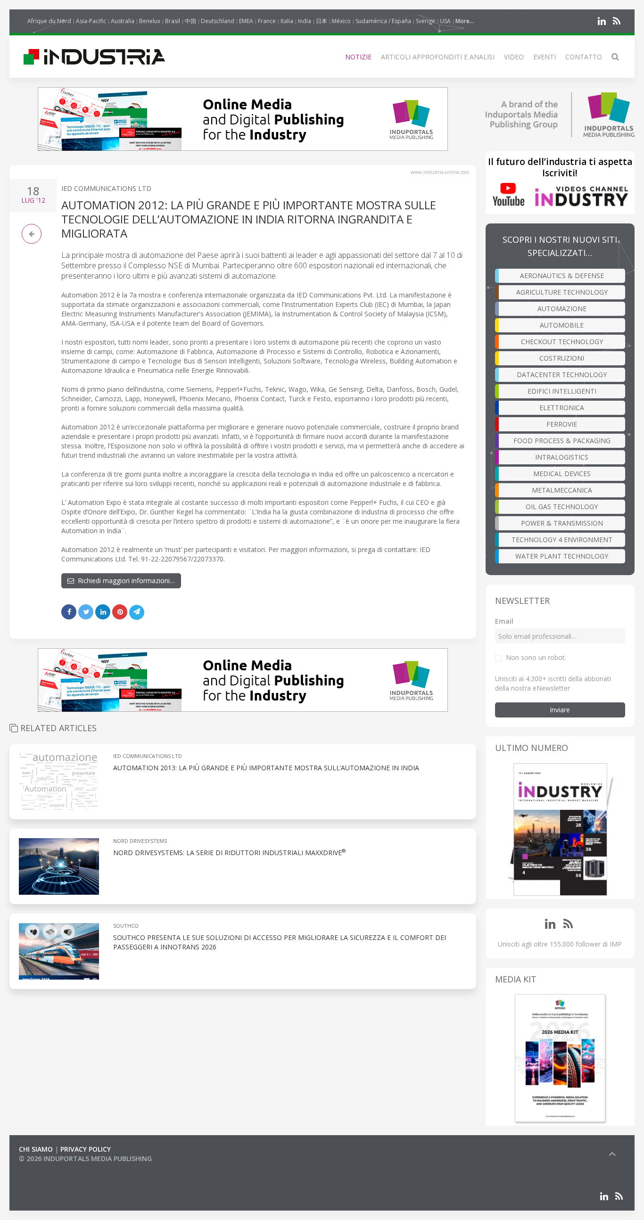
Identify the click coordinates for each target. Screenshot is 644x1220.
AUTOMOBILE (562, 325)
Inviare (560, 709)
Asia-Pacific (91, 21)
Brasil (172, 21)
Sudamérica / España (383, 21)
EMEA (246, 21)
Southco (126, 925)
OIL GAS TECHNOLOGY (562, 506)
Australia (122, 21)
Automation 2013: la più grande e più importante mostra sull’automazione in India (266, 767)
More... (464, 21)
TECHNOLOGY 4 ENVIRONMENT (562, 539)
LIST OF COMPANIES (51, 1167)
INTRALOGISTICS (561, 457)
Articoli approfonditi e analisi (438, 56)
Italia (287, 21)
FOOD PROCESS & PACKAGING (562, 440)
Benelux (149, 21)
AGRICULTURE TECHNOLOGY (562, 292)
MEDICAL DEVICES (562, 473)
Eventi (544, 56)
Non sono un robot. (536, 657)
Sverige (425, 21)
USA (445, 21)
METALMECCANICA (562, 490)
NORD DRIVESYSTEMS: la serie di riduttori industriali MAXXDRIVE (229, 852)
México (341, 21)
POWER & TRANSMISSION (562, 523)
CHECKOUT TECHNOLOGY (562, 341)
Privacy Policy (85, 1149)
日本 (321, 21)
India (304, 21)
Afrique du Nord (49, 21)
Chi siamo (36, 1149)
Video (514, 56)
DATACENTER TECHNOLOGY (562, 374)
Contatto (583, 56)
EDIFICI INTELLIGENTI (562, 391)
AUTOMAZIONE (561, 308)
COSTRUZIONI (561, 358)
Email (504, 621)
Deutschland (217, 21)
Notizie (358, 56)
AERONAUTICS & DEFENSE (562, 275)
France (267, 21)
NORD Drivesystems (140, 840)
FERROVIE (561, 424)
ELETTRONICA (561, 407)
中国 (190, 21)
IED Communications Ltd (106, 188)
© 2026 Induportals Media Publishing (85, 1158)
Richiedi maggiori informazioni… (124, 580)
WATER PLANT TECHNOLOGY (561, 556)
